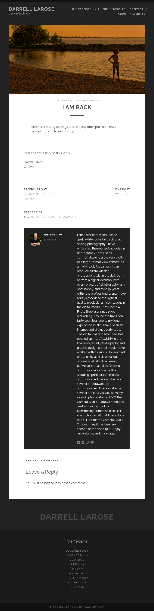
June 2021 (77, 564)
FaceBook (86, 9)
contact (136, 9)
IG (72, 9)
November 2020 (77, 578)
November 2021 (77, 555)
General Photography (59, 216)
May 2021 (77, 569)
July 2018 (77, 587)
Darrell (89, 100)
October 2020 (77, 582)
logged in (50, 483)
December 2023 (77, 550)
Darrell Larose (32, 9)
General (33, 216)
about (123, 13)
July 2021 (77, 559)
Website (118, 9)
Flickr (103, 9)
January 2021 (77, 573)
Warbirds (122, 194)
